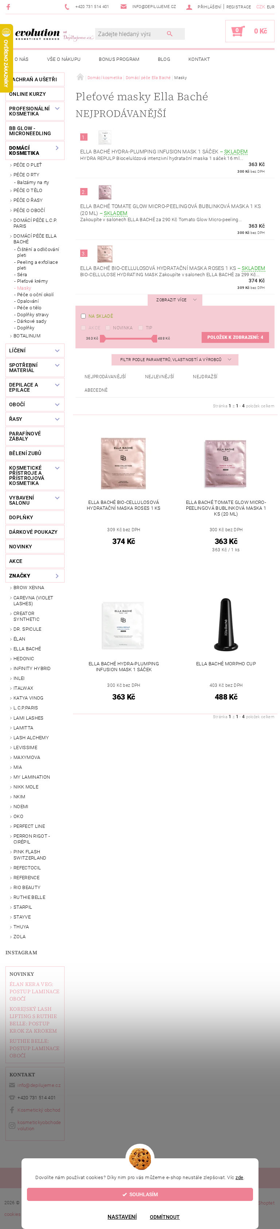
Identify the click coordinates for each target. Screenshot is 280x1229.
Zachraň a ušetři (33, 79)
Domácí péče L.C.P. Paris (35, 223)
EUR (271, 7)
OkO (18, 816)
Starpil (22, 907)
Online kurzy (27, 94)
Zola (19, 936)
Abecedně (96, 390)
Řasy (15, 419)
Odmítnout (165, 1217)
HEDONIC (23, 658)
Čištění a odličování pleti (38, 252)
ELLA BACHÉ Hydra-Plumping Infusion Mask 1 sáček (164, 151)
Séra (22, 274)
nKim (19, 796)
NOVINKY (20, 546)
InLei (19, 678)
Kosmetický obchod (39, 1110)
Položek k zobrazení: (235, 337)
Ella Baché (27, 648)
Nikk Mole (25, 787)
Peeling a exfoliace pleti (37, 265)
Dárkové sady (31, 321)
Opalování (28, 301)
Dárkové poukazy (33, 532)
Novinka (123, 327)
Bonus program (119, 59)
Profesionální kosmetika (29, 111)
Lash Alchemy (31, 737)
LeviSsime (25, 747)
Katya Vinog (28, 698)
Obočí (17, 404)
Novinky (21, 974)
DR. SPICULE (27, 629)
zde (240, 1177)
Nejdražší (205, 376)
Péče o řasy (28, 200)
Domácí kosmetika (24, 150)
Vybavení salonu (21, 500)
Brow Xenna (28, 587)
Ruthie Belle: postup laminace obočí (34, 1048)
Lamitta (23, 728)
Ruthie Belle (29, 897)
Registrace (238, 7)
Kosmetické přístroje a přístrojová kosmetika (26, 475)
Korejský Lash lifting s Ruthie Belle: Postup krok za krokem (33, 1019)
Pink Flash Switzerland (30, 854)
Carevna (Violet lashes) (33, 600)
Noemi (20, 806)
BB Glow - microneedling (30, 130)
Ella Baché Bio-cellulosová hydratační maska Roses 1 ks (172, 268)
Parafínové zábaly (25, 436)
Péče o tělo (28, 190)
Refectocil (27, 867)
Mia (17, 767)
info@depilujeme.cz (39, 1085)
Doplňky (25, 327)
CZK (260, 6)
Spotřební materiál (23, 367)
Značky (19, 576)
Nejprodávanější (105, 376)
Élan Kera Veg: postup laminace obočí (34, 991)
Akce (94, 327)
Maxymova (26, 757)
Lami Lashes (28, 718)
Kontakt (199, 59)
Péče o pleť (27, 165)
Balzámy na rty (33, 182)
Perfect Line (29, 826)
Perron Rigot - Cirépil (31, 839)
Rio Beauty (26, 887)
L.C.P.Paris (25, 708)
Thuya (21, 926)
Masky (24, 288)
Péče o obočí (29, 210)
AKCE (15, 561)
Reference (26, 877)
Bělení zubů (25, 453)
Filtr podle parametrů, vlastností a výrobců (171, 359)
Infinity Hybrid (32, 668)
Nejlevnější (159, 376)
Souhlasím (143, 1194)
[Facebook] (9, 7)
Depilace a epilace (23, 387)
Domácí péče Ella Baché (35, 238)
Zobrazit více (171, 300)
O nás (22, 59)
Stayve (22, 917)
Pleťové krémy (32, 281)
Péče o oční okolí (35, 294)
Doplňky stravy (32, 314)
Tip (149, 327)
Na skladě (101, 316)
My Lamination (31, 777)
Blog (164, 59)
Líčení (17, 350)
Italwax (23, 688)
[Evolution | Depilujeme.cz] (54, 34)
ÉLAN (19, 639)
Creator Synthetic (26, 616)
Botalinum (26, 335)
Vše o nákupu (64, 59)
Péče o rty (26, 174)
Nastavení (122, 1217)
